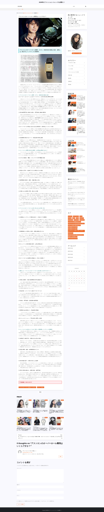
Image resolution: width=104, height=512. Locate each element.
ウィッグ (70, 65)
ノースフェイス (75, 216)
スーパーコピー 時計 (72, 18)
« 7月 (69, 288)
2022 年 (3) (70, 260)
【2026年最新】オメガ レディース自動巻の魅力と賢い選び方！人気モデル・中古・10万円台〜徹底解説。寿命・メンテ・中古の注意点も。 (24, 429)
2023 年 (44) (70, 257)
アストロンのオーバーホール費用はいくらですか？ (27, 387)
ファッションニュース (73, 72)
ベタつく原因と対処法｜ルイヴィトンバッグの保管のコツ (81, 170)
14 (79, 278)
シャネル (69, 218)
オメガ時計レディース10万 (72, 227)
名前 (18, 484)
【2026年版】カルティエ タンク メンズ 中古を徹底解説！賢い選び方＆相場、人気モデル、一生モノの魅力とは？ (56, 429)
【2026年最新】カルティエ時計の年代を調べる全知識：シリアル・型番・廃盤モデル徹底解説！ (40, 411)
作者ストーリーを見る (76, 53)
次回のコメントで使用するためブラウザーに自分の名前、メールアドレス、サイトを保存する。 (36, 501)
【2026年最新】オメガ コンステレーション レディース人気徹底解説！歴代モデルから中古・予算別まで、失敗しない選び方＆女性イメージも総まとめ (40, 429)
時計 (30, 400)
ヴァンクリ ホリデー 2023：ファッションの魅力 (81, 144)
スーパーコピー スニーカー (72, 238)
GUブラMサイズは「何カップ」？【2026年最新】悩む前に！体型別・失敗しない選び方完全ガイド (81, 98)
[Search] (85, 6)
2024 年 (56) (70, 254)
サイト (18, 495)
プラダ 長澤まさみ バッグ (81, 163)
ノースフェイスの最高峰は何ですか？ (74, 221)
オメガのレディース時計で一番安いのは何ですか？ (75, 231)
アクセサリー (71, 62)
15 (81, 278)
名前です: (70, 50)
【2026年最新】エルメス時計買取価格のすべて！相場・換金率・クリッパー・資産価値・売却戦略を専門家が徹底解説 (56, 411)
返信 (60, 456)
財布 (69, 81)
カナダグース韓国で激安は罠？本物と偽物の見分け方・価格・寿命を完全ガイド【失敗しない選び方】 (81, 122)
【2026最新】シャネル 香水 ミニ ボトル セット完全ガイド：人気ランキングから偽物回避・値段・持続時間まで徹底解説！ (81, 131)
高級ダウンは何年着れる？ (72, 236)
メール (18, 490)
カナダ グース (70, 233)
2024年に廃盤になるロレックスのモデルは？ (76, 203)
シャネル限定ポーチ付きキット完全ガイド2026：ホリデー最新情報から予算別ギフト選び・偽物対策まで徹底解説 (81, 106)
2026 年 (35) (70, 248)
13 (76, 278)
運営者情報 (20, 6)
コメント (19, 468)
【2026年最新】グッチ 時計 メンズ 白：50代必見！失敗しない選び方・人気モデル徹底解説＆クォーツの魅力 (24, 411)
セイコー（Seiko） (40, 387)
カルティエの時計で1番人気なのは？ (74, 225)
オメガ (74, 218)
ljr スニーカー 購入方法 (81, 150)
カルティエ (81, 218)
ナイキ (81, 216)
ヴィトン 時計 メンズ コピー (73, 23)
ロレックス (70, 216)
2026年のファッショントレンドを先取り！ (52, 2)
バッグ (70, 68)
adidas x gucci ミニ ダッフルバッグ (81, 157)
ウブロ (77, 218)
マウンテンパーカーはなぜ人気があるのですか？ (76, 223)
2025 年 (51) (70, 251)
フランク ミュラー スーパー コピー (74, 20)
